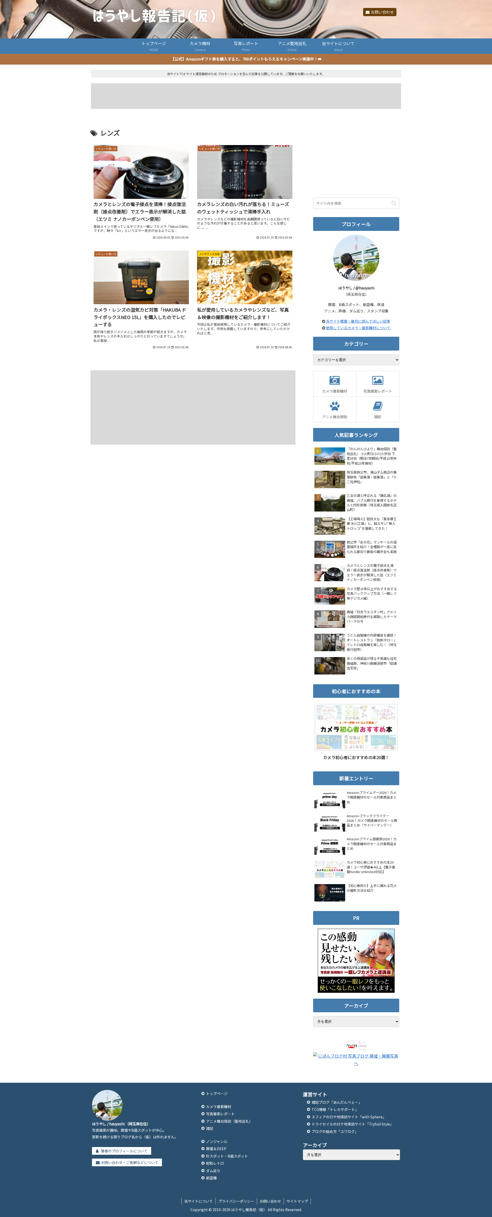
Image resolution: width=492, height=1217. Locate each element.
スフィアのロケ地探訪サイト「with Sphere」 (349, 1116)
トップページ (217, 1093)
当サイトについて (198, 1201)
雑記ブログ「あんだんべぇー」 (337, 1102)
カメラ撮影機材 (218, 1106)
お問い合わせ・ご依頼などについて (129, 1162)
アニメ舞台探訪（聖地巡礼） (229, 1121)
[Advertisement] (246, 96)
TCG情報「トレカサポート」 (335, 1109)
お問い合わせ (382, 12)
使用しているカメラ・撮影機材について (358, 327)
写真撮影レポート (220, 1113)
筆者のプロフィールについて (124, 1150)
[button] (393, 203)
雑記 (209, 1128)
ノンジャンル (216, 1141)
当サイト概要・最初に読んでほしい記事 (358, 321)
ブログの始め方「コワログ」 (335, 1131)
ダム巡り (213, 1170)
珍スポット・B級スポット (227, 1156)
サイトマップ (297, 1201)
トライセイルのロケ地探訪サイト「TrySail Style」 (353, 1124)
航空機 (211, 1177)
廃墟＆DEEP (216, 1148)
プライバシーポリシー (236, 1201)
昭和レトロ (215, 1163)
